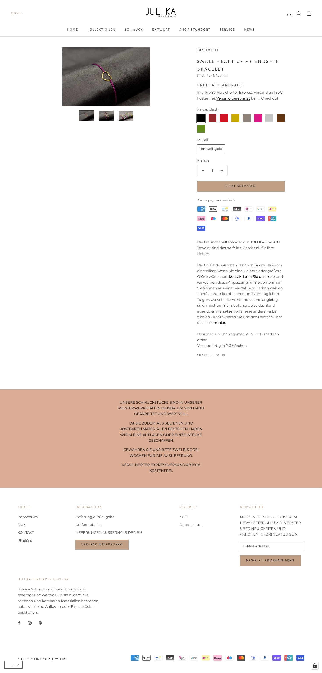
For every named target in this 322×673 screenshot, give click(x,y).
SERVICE (227, 29)
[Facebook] (212, 355)
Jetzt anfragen (241, 186)
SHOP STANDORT (195, 29)
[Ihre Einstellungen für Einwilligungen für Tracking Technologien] (314, 665)
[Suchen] (299, 13)
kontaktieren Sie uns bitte (252, 276)
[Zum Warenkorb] (309, 13)
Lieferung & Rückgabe (95, 517)
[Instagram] (30, 623)
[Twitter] (217, 355)
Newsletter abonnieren (270, 560)
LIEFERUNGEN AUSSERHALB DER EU (108, 533)
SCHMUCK (134, 29)
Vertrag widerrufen (101, 544)
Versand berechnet (233, 98)
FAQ (21, 525)
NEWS (249, 29)
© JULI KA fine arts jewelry (42, 659)
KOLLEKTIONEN (101, 29)
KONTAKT (26, 533)
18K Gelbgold (211, 149)
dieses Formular (211, 323)
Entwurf (161, 29)
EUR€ (15, 13)
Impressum (28, 517)
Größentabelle (88, 525)
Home (72, 29)
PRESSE (25, 540)
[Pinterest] (223, 355)
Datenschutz (191, 525)
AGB (183, 517)
